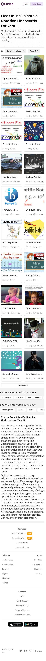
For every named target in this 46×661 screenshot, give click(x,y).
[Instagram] (30, 651)
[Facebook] (25, 651)
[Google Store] (31, 624)
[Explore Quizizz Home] (7, 4)
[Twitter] (21, 651)
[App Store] (15, 624)
